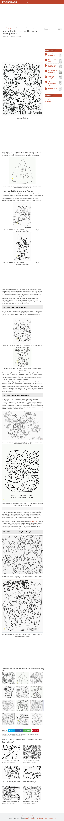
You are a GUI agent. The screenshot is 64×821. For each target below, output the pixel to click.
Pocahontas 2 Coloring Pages (30, 801)
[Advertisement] (32, 16)
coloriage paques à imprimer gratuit (39, 818)
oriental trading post (35, 734)
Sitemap (21, 815)
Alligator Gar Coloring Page (29, 781)
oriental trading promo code (8, 735)
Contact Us (26, 815)
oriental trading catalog (9, 734)
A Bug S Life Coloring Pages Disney (11, 781)
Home (20, 2)
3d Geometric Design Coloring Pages (52, 83)
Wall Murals (36, 2)
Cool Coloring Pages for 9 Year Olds (11, 760)
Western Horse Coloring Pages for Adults (12, 801)
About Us (43, 815)
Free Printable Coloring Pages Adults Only (33, 760)
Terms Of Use (37, 815)
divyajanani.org (9, 1)
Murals (42, 2)
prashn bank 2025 (52, 818)
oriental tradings (18, 735)
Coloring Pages (27, 2)
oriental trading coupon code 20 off (22, 734)
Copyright (31, 815)
